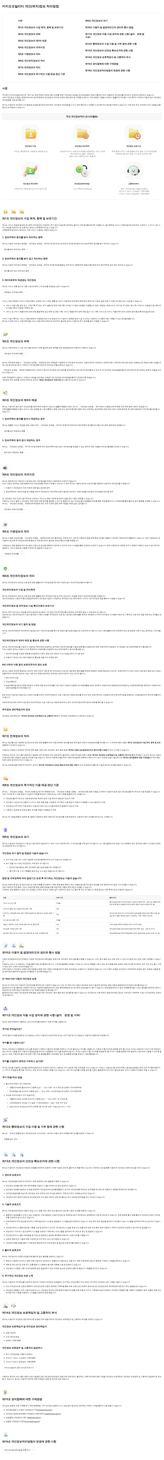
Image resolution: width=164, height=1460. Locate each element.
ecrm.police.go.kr (32, 1421)
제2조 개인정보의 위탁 (29, 33)
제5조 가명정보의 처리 (29, 53)
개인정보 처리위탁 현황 (13, 354)
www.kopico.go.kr (52, 1414)
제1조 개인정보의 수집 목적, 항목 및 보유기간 (40, 27)
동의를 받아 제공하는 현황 (14, 431)
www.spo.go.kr (34, 1417)
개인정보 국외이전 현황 (13, 510)
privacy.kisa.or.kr (45, 1410)
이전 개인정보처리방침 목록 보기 (17, 1450)
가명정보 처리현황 (12, 554)
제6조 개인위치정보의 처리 (31, 60)
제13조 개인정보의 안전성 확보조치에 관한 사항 (109, 50)
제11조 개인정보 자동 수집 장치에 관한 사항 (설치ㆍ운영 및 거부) (114, 35)
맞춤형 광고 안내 (12, 1139)
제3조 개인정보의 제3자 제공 (32, 40)
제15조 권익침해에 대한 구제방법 (101, 63)
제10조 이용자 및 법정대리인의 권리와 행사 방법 (109, 27)
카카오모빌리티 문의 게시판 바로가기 (19, 1368)
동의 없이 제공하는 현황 (13, 453)
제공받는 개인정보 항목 (13, 293)
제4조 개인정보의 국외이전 (31, 47)
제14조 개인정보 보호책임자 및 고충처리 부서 (108, 57)
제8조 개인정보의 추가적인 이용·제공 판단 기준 (41, 73)
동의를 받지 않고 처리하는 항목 (16, 271)
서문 (20, 20)
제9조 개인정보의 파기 (96, 20)
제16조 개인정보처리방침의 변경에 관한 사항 (107, 70)
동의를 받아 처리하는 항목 (14, 250)
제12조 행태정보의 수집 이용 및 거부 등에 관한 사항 (111, 43)
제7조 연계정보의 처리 (29, 67)
